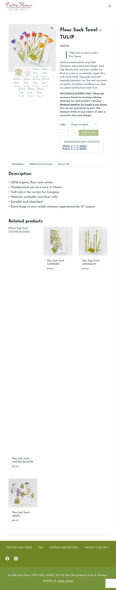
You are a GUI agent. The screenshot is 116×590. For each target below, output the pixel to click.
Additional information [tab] (40, 164)
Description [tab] (17, 164)
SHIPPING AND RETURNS (64, 548)
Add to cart (88, 132)
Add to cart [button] (54, 278)
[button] (52, 28)
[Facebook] (7, 558)
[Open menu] (109, 6)
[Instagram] (16, 558)
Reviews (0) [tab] (63, 164)
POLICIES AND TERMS (19, 548)
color (63, 125)
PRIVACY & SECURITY (97, 548)
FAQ (41, 548)
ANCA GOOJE (65, 581)
